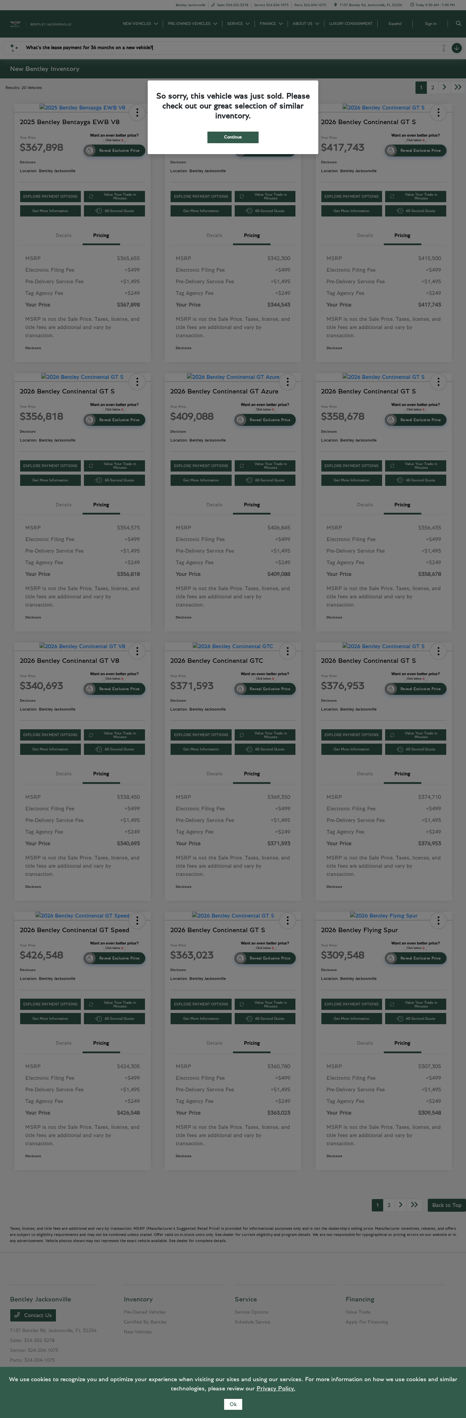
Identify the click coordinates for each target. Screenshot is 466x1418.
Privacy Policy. (276, 1389)
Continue (233, 137)
